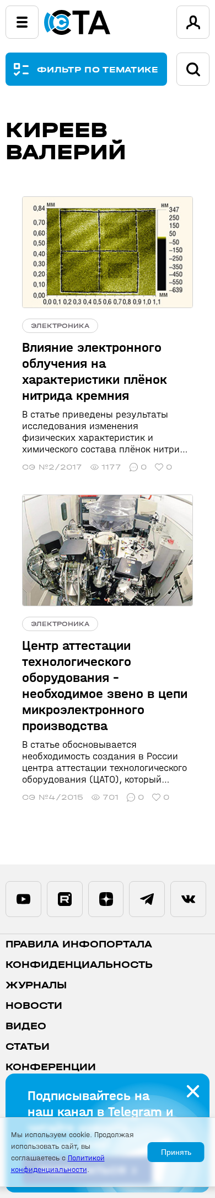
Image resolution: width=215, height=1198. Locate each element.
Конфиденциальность (79, 965)
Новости (34, 1006)
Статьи (28, 1047)
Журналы (36, 985)
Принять (176, 1152)
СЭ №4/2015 (52, 797)
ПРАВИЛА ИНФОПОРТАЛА (79, 944)
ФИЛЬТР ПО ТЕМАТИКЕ (98, 69)
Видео (26, 1026)
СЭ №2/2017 (52, 467)
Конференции (51, 1067)
